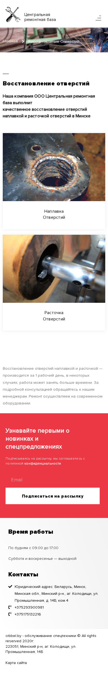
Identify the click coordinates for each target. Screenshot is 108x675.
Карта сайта (16, 662)
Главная (10, 41)
